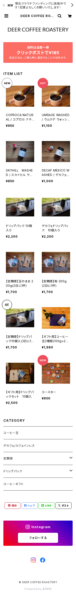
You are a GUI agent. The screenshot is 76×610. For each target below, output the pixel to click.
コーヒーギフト (13, 484)
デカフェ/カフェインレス (19, 445)
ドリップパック (12, 471)
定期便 (8, 458)
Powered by (33, 588)
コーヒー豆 (11, 433)
